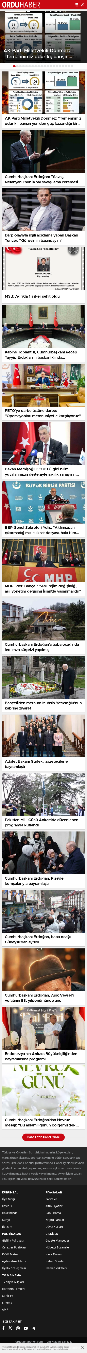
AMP (5, 1309)
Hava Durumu (55, 1254)
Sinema (7, 1302)
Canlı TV (7, 1296)
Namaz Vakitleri (56, 1268)
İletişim (7, 1227)
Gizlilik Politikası (13, 1240)
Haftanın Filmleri (13, 1289)
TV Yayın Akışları (13, 1282)
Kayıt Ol (7, 1206)
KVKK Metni (10, 1254)
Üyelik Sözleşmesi (14, 1268)
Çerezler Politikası (14, 1247)
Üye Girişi (8, 1199)
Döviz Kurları (54, 1227)
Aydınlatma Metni (14, 1261)
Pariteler (51, 1199)
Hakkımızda (10, 1213)
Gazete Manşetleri (58, 1240)
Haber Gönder (55, 1261)
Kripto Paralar (55, 1220)
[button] (14, 66)
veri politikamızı (44, 1349)
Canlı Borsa (53, 1213)
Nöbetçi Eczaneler (58, 1247)
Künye (6, 1220)
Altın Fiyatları (54, 1206)
